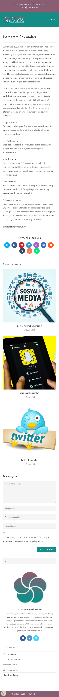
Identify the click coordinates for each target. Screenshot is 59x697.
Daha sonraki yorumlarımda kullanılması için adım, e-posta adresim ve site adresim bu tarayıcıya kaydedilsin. (27, 539)
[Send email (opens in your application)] (37, 7)
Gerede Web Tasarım (10, 664)
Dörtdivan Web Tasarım (11, 659)
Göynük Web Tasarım (10, 670)
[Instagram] (29, 638)
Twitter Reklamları (29, 460)
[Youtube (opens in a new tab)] (34, 7)
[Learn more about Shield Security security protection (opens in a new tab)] (3, 693)
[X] (36, 638)
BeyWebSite (43, 694)
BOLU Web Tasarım (10, 654)
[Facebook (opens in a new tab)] (26, 7)
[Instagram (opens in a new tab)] (30, 7)
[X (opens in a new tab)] (22, 7)
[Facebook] (23, 638)
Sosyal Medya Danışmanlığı (29, 325)
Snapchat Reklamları (29, 392)
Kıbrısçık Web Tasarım (11, 675)
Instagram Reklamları (18, 227)
